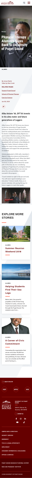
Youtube (17, 422)
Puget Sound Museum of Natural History (15, 463)
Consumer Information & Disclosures (14, 451)
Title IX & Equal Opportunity (11, 443)
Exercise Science (7, 98)
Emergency (5, 439)
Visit (4, 389)
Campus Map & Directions (10, 431)
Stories (4, 31)
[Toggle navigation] (29, 3)
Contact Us (20, 414)
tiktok (24, 422)
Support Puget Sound (8, 91)
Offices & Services (8, 455)
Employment (6, 447)
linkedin (25, 419)
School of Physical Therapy (10, 94)
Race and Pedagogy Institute (11, 467)
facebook (16, 419)
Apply (16, 389)
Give (27, 389)
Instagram (20, 419)
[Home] (6, 405)
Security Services (7, 435)
